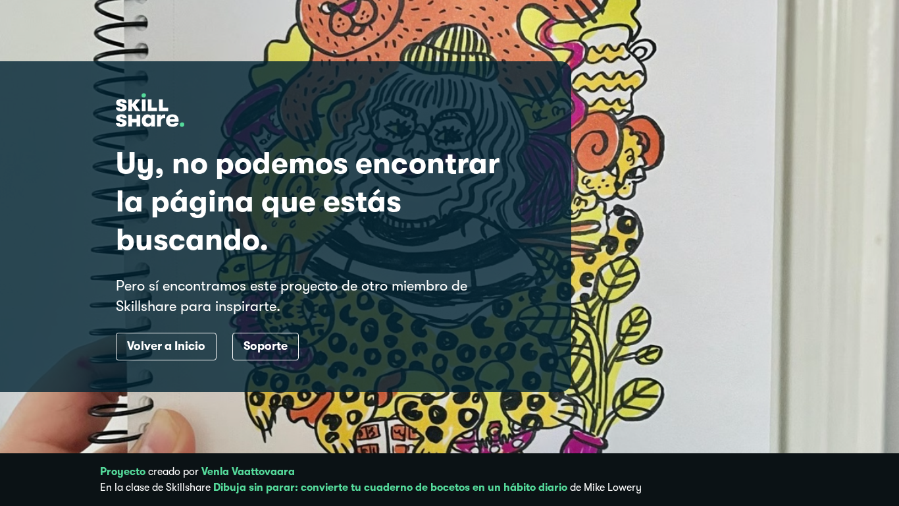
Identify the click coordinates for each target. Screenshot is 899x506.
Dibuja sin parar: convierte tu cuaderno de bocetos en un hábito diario (390, 487)
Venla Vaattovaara (248, 472)
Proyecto (122, 472)
